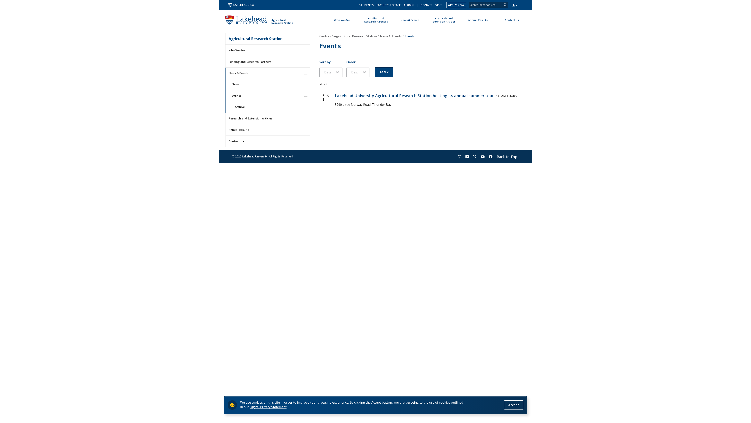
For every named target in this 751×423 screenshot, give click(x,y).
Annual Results (239, 130)
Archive (240, 107)
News (235, 84)
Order (351, 62)
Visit (438, 5)
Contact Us (236, 141)
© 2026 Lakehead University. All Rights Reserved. (263, 156)
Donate (426, 5)
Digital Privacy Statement (268, 407)
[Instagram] (459, 157)
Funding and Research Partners (250, 62)
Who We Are (237, 50)
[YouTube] (482, 157)
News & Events (238, 73)
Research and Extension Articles (250, 118)
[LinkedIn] (467, 157)
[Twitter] (474, 157)
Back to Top (507, 156)
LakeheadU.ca (243, 5)
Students (366, 5)
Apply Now (456, 5)
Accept (513, 405)
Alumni (408, 5)
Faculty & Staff (388, 5)
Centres (325, 36)
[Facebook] (490, 157)
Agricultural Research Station (256, 38)
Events (236, 96)
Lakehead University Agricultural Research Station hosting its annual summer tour (414, 95)
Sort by (325, 62)
